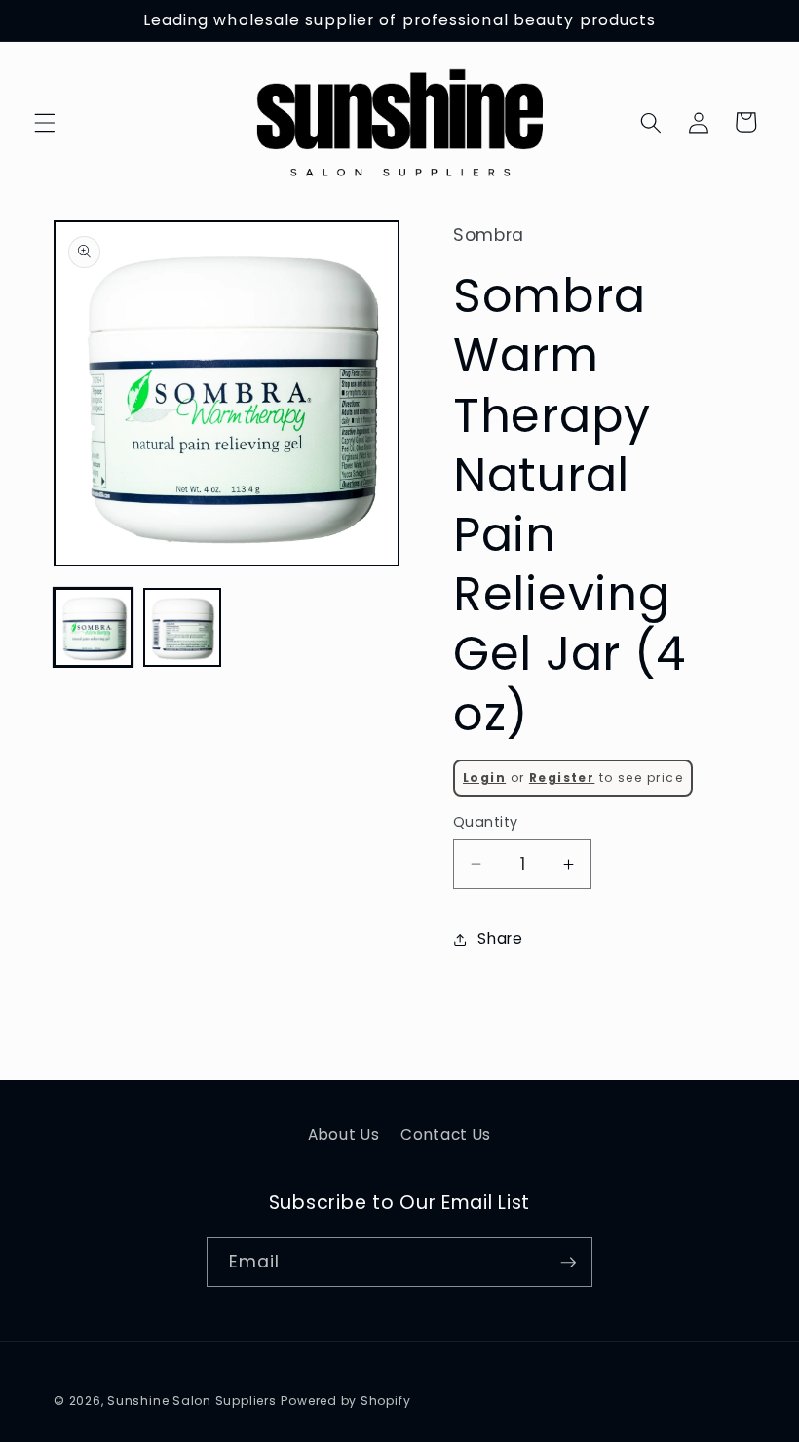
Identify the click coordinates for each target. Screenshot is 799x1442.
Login (484, 777)
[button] (44, 121)
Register (561, 777)
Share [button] (499, 938)
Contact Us (445, 1134)
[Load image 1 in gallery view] (93, 627)
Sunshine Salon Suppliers (191, 1400)
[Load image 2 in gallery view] (182, 627)
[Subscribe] (568, 1262)
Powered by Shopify (345, 1400)
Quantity (485, 822)
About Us (343, 1134)
